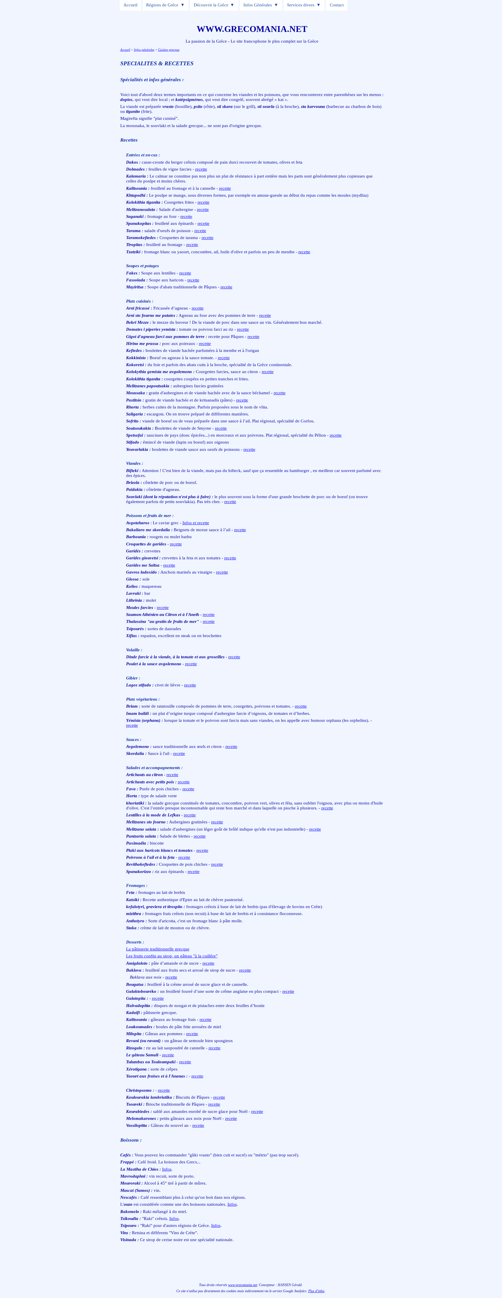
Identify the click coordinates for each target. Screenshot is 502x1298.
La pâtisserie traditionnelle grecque (157, 949)
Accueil (130, 5)
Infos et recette (195, 522)
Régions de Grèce (162, 5)
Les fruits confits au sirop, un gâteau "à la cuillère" (172, 956)
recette (201, 169)
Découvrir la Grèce (211, 5)
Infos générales (144, 49)
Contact (337, 5)
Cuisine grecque (169, 49)
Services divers (300, 5)
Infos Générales (257, 5)
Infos (166, 1169)
